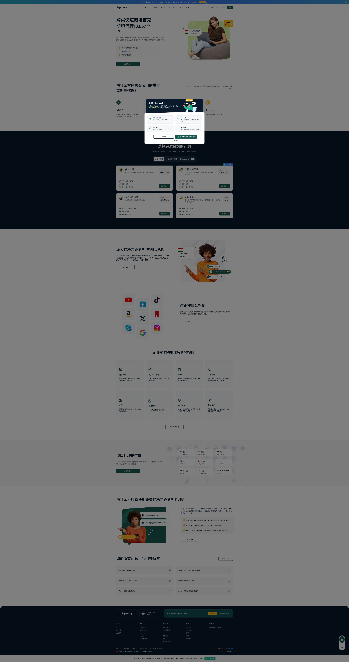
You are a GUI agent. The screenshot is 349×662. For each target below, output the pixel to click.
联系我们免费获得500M (187, 137)
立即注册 (163, 137)
